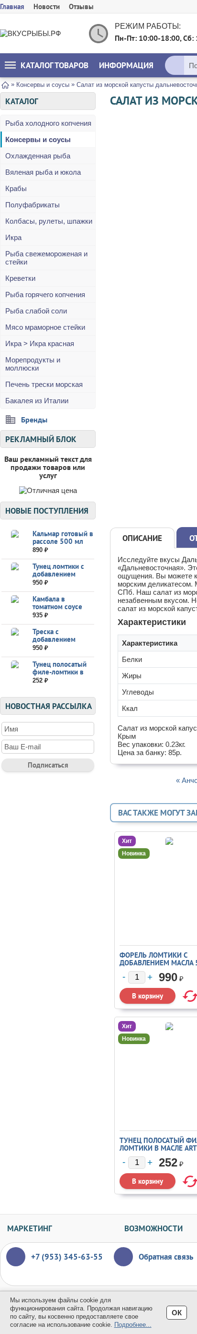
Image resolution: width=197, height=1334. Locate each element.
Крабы (16, 188)
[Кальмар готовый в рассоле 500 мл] (14, 542)
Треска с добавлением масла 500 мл (55, 639)
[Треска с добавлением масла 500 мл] (14, 640)
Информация (126, 65)
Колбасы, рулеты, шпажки (48, 221)
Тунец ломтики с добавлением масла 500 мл (58, 574)
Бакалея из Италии (36, 401)
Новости (46, 6)
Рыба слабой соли (36, 311)
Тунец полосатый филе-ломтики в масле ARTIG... (60, 672)
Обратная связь (166, 1256)
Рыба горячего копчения (45, 294)
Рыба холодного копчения (48, 123)
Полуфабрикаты (32, 205)
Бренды (34, 419)
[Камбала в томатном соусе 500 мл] (14, 607)
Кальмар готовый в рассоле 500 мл (63, 537)
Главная (12, 6)
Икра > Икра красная (39, 343)
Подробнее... (133, 1324)
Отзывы (81, 6)
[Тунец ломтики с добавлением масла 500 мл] (14, 575)
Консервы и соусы (38, 139)
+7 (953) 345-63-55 (67, 1256)
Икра (13, 237)
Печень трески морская (44, 384)
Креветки (20, 278)
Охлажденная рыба (37, 156)
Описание (142, 538)
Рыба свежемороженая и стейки (46, 258)
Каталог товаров (54, 65)
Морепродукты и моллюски (32, 364)
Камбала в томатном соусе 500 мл (57, 606)
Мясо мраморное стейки (45, 327)
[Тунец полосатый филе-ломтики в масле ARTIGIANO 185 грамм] (14, 673)
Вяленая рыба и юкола (43, 172)
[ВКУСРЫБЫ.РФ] (38, 33)
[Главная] (5, 84)
